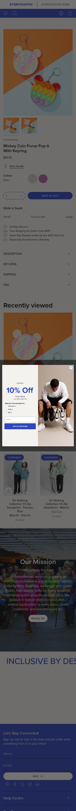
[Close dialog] (71, 368)
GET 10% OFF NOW (20, 426)
